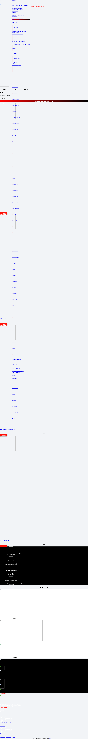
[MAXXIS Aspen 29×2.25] (8, 450)
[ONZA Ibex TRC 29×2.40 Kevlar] (8, 118)
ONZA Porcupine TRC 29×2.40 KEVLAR (7, 429)
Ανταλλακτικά (3, 83)
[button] (3, 213)
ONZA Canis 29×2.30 (3, 318)
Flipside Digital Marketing (52, 738)
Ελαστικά (2, 85)
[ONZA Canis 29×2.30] (8, 229)
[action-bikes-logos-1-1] (6, 5)
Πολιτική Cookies (3, 733)
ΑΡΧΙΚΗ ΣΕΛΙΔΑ (3, 81)
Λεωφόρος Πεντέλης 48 (4, 712)
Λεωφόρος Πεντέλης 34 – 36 (5, 722)
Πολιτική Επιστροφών (4, 734)
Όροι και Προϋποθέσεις (4, 736)
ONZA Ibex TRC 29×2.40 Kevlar (6, 207)
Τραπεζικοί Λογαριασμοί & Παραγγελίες (7, 737)
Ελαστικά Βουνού (4, 86)
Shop (1, 82)
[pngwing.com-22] (21, 641)
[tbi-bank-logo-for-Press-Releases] (28, 617)
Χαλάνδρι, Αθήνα (3, 713)
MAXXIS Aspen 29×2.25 (4, 540)
